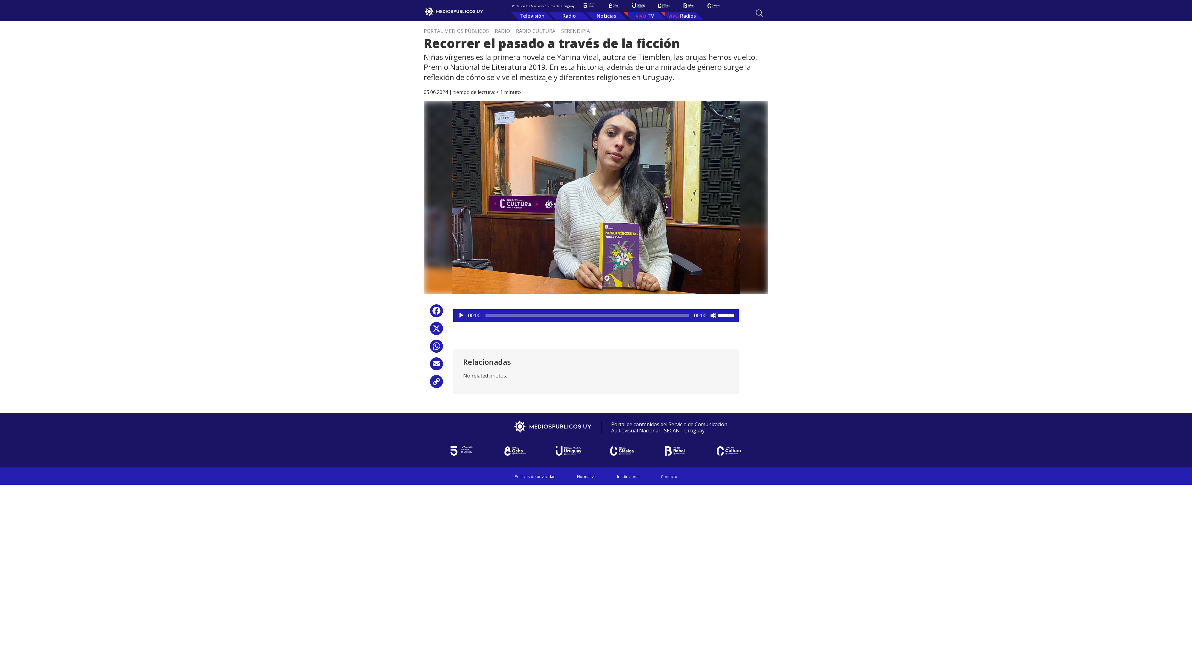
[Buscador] (759, 13)
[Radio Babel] (688, 5)
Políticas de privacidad (535, 476)
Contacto (669, 476)
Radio (569, 15)
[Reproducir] (461, 315)
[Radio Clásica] (664, 5)
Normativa (586, 476)
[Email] (436, 366)
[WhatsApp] (436, 348)
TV (651, 15)
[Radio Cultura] (713, 5)
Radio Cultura (535, 31)
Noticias (606, 15)
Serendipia (575, 31)
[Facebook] (436, 313)
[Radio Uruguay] (639, 5)
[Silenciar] (713, 315)
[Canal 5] (589, 5)
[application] (596, 315)
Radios (688, 15)
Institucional (628, 476)
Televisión (532, 15)
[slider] (727, 314)
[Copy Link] (436, 384)
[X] (436, 331)
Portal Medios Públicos (456, 31)
